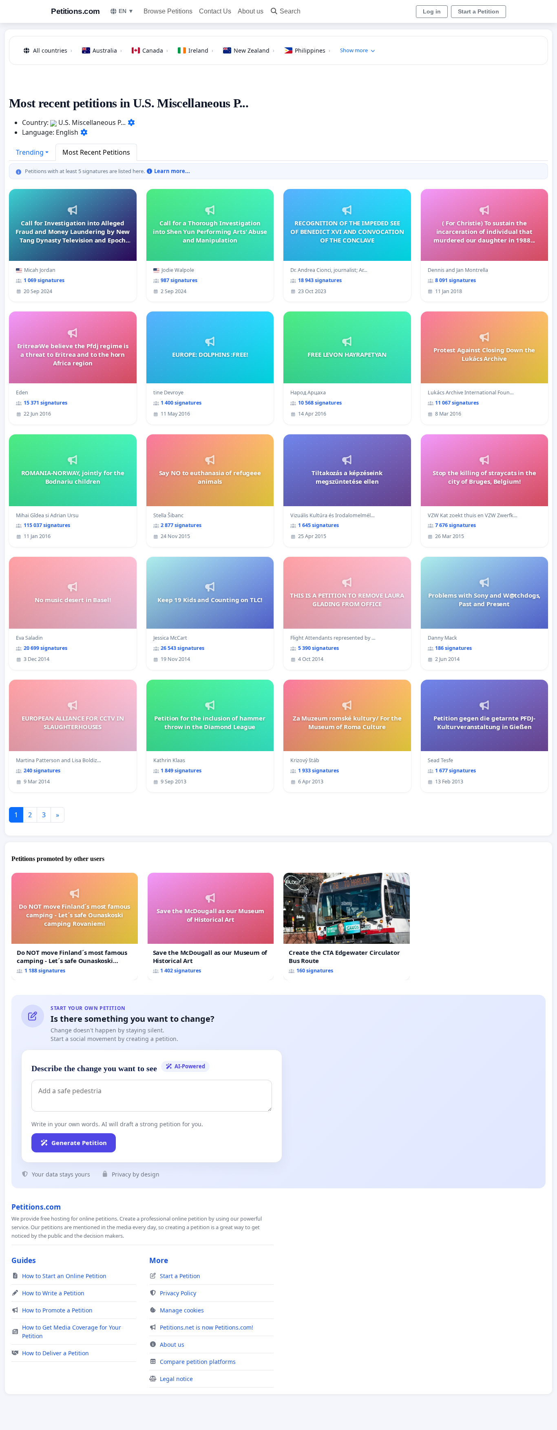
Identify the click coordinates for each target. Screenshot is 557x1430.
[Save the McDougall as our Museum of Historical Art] (211, 926)
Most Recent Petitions (96, 152)
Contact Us (215, 11)
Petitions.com (75, 11)
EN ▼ (126, 11)
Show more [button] (354, 50)
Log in (432, 11)
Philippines (312, 50)
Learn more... (171, 171)
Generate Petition (79, 1143)
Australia (107, 50)
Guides (23, 1260)
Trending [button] (30, 152)
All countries (52, 50)
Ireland (200, 50)
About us (250, 11)
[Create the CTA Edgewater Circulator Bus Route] (346, 926)
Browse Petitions (168, 11)
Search (290, 11)
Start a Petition (478, 11)
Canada (155, 50)
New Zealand (254, 50)
